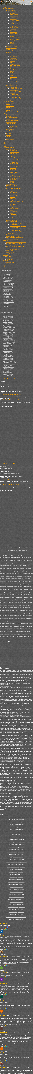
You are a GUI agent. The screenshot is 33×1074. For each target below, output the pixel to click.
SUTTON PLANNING (7, 319)
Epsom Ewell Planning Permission (16, 882)
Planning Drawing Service (12, 120)
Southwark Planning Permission (16, 832)
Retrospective (13, 30)
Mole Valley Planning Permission (16, 899)
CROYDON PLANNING (8, 316)
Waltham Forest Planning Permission (16, 867)
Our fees (8, 125)
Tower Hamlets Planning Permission (16, 817)
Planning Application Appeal (13, 187)
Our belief (8, 135)
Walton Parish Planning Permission (16, 884)
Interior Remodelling (14, 23)
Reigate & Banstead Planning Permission (16, 917)
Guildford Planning (8, 339)
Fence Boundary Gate (15, 38)
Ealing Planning (7, 345)
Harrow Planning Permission (16, 827)
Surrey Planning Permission (16, 887)
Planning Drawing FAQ (11, 85)
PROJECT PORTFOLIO (8, 130)
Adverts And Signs (14, 27)
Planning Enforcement (15, 97)
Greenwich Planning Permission (16, 844)
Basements (12, 61)
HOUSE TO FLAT (6, 281)
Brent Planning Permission (16, 892)
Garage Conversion (14, 22)
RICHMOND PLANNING (8, 323)
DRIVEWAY (5, 306)
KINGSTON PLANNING (8, 320)
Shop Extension (13, 26)
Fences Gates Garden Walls (16, 201)
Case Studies (9, 127)
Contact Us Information (8, 378)
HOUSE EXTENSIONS (8, 277)
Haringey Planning (8, 354)
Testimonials (9, 136)
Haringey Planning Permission (16, 912)
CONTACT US (6, 138)
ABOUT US (5, 132)
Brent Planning (7, 348)
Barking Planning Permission (16, 919)
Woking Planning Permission (16, 872)
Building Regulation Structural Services (11, 122)
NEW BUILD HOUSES (8, 296)
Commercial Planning (11, 87)
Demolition (12, 68)
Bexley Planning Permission (16, 874)
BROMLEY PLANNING (8, 317)
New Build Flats (13, 32)
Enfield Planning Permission (16, 877)
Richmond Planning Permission (16, 852)
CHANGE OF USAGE (8, 287)
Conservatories (13, 77)
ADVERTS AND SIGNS (8, 290)
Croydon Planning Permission (16, 824)
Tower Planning (7, 375)
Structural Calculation (15, 96)
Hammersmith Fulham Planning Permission (16, 862)
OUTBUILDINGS (6, 291)
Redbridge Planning (8, 343)
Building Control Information (10, 106)
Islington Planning (8, 336)
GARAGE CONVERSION (8, 284)
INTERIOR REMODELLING (8, 286)
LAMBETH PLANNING (8, 330)
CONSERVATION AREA (8, 297)
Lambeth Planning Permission (16, 859)
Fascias (11, 75)
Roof (11, 84)
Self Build (12, 82)
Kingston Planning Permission (16, 869)
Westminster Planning (9, 361)
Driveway (12, 43)
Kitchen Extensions (14, 20)
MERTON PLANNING (7, 322)
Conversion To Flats (14, 94)
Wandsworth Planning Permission (16, 847)
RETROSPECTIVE (6, 293)
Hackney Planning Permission (16, 894)
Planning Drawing (10, 10)
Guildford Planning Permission (16, 889)
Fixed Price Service (14, 126)
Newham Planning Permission (16, 829)
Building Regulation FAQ (12, 112)
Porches (12, 42)
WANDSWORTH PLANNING (9, 332)
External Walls (13, 69)
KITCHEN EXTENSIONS (8, 283)
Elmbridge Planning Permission (16, 904)
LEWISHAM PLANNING (8, 326)
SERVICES (5, 113)
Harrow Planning (7, 355)
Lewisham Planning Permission (16, 897)
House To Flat (13, 62)
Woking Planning (8, 338)
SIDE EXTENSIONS (7, 280)
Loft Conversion (13, 11)
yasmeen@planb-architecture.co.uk (12, 394)
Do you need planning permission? (11, 51)
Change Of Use (13, 59)
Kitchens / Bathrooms (15, 74)
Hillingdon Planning (8, 356)
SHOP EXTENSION (7, 289)
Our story (8, 133)
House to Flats (13, 19)
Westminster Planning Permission (16, 864)
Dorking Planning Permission (16, 849)
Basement (12, 36)
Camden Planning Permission (16, 914)
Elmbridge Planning (8, 335)
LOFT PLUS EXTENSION (8, 276)
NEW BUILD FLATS (7, 294)
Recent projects (10, 129)
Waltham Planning (8, 369)
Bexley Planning (7, 346)
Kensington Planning (9, 342)
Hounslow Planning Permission (16, 819)
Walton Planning (7, 371)
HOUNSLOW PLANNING (8, 329)
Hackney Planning (8, 352)
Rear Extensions (14, 16)
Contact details (10, 139)
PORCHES (5, 305)
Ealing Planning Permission (16, 857)
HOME (4, 7)
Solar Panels (13, 80)
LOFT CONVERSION (7, 274)
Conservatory (13, 40)
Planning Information (11, 46)
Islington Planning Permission (16, 854)
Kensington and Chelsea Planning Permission (16, 822)
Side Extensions (13, 17)
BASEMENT (6, 299)
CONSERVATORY (6, 303)
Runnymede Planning (9, 340)
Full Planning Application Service (14, 243)
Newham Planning (8, 359)
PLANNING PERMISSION (8, 9)
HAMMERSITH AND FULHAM (9, 327)
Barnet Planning (7, 372)
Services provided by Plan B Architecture (12, 115)
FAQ (4, 142)
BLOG (4, 143)
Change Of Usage (14, 24)
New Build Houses (14, 33)
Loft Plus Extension (14, 13)
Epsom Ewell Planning (9, 362)
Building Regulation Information (11, 103)
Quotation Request (11, 141)
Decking (11, 78)
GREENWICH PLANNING (8, 325)
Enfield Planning (7, 351)
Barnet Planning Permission (16, 902)
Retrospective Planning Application (18, 226)
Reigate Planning (7, 365)
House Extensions (14, 14)
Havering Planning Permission (16, 842)
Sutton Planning (16, 837)
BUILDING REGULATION (8, 101)
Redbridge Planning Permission (16, 839)
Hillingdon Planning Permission (16, 879)
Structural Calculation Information (11, 109)
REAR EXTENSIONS (7, 278)
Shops (11, 72)
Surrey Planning (7, 333)
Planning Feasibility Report (16, 88)
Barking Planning (8, 374)
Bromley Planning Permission (16, 909)
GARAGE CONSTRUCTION (8, 302)
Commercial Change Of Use (16, 232)
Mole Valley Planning (9, 364)
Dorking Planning (8, 368)
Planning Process (10, 45)
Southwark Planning (8, 367)
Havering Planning (8, 349)
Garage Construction (15, 39)
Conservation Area (14, 35)
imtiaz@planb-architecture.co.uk (11, 399)
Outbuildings (13, 29)
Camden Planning (8, 358)
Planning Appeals (14, 90)
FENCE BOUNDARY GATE (9, 300)
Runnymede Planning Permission (16, 907)
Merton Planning (16, 834)
